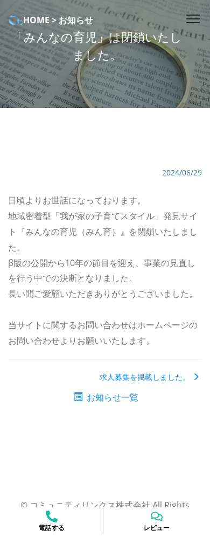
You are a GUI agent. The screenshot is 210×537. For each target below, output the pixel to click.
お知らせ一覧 (111, 397)
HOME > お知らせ (58, 20)
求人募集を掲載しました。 (145, 377)
